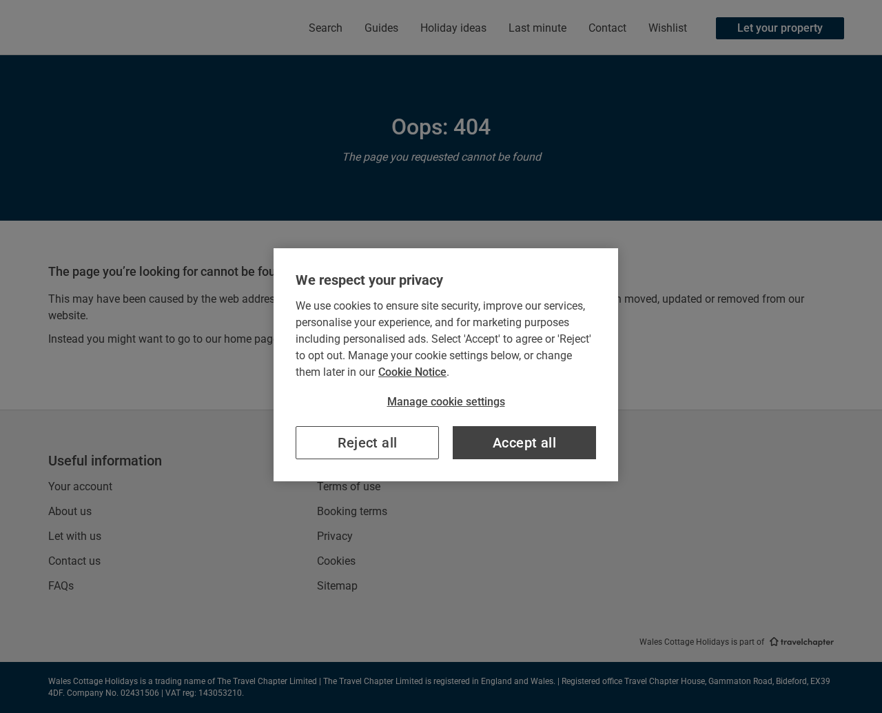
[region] (446, 364)
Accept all (524, 442)
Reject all (368, 442)
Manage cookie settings (446, 401)
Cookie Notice (412, 372)
